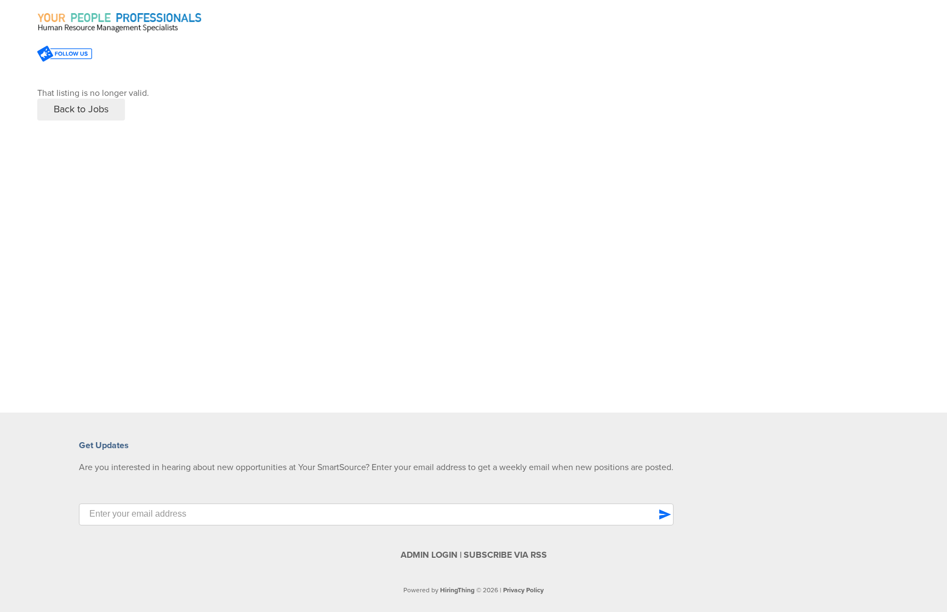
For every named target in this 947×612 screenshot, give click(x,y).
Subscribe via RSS (505, 555)
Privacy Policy (523, 590)
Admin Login (429, 555)
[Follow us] (64, 55)
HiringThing (457, 590)
